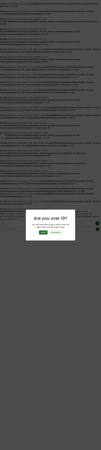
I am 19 (43, 232)
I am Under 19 (55, 232)
